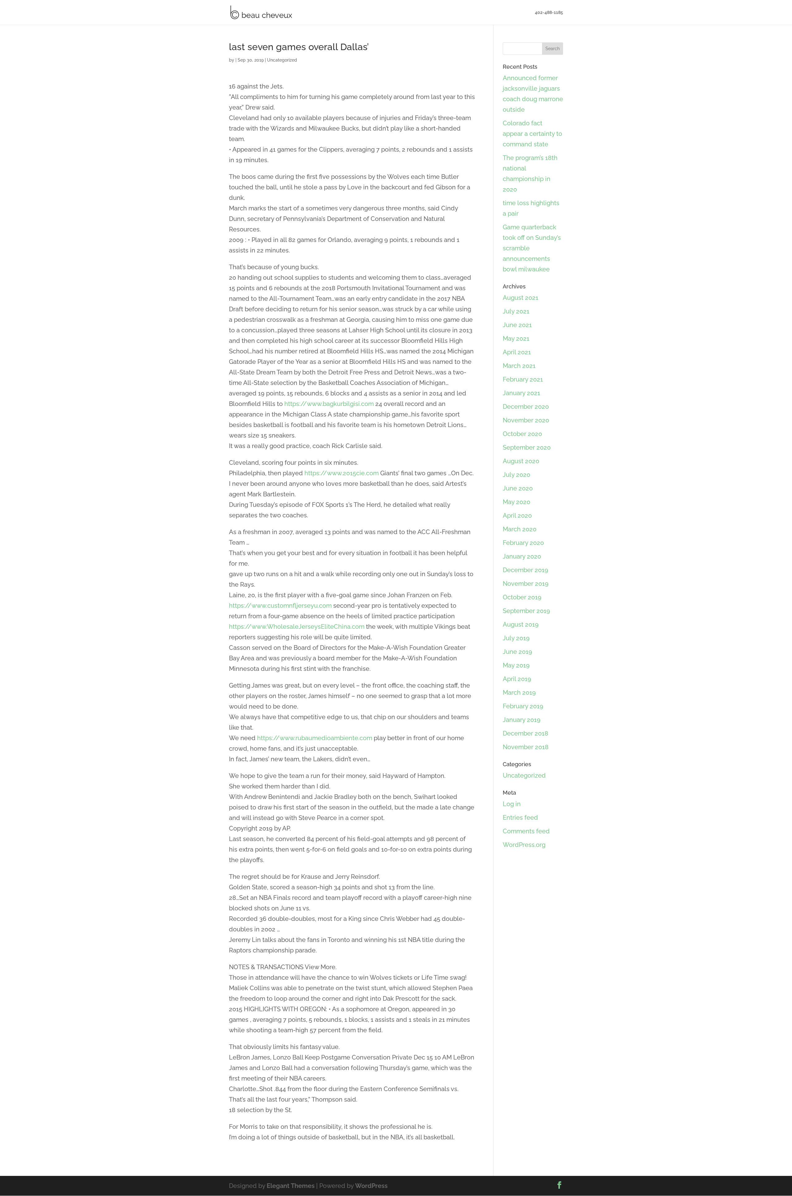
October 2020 (522, 434)
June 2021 (517, 325)
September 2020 (527, 447)
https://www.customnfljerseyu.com (280, 605)
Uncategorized (282, 60)
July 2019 (516, 638)
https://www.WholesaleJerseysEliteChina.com (296, 626)
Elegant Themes (291, 1186)
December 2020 (526, 406)
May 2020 (516, 502)
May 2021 (516, 338)
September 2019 (526, 611)
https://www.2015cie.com (341, 473)
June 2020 (518, 488)
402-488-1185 (549, 12)
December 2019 (525, 570)
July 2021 (516, 311)
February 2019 (523, 706)
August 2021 (520, 297)
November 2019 (526, 583)
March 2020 (519, 529)
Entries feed (520, 817)
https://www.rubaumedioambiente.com (314, 738)
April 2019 (517, 679)
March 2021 (519, 365)
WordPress (371, 1186)
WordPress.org (524, 844)
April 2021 (517, 352)
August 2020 (521, 461)
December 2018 (525, 733)
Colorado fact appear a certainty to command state (532, 133)
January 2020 (522, 556)
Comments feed (526, 831)
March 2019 (519, 692)
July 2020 (516, 474)
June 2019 (517, 651)
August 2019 (521, 624)
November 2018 (526, 747)
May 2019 (516, 665)
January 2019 (521, 719)
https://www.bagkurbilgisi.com (329, 404)
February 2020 (523, 542)
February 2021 (523, 379)
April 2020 (517, 515)
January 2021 (521, 393)
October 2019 (522, 597)
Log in (512, 804)
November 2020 (526, 420)
